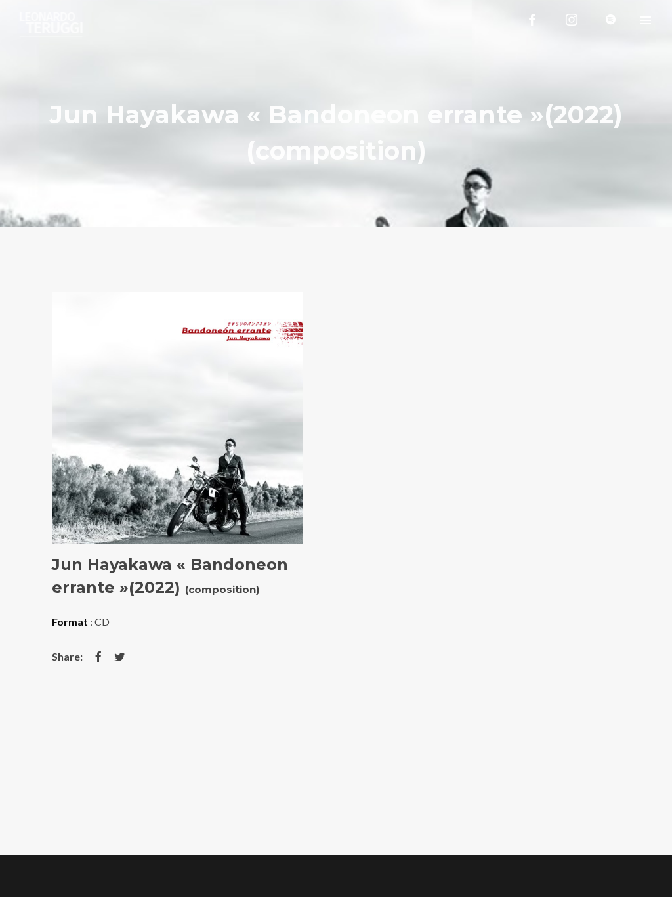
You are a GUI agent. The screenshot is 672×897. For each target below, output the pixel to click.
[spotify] (610, 19)
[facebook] (532, 19)
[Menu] (645, 19)
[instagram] (571, 19)
